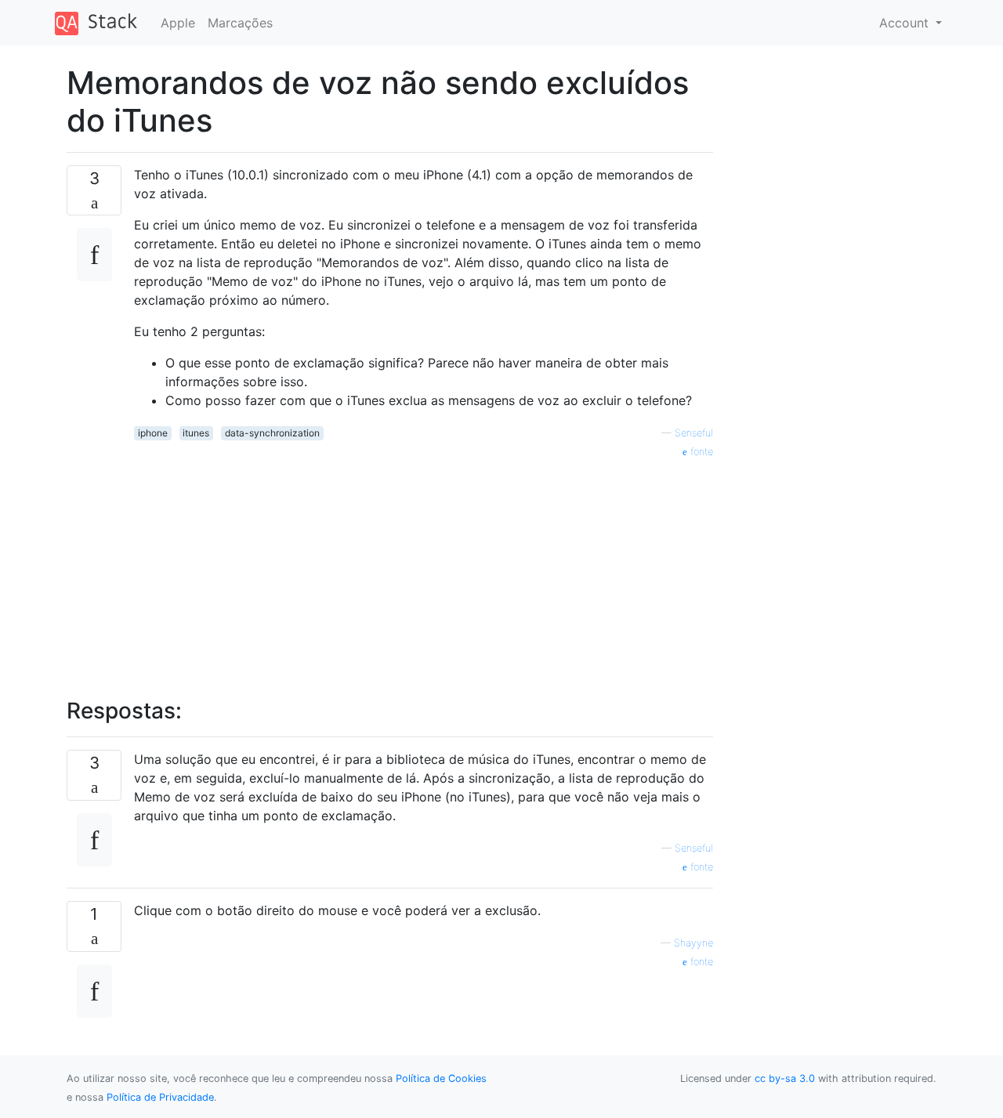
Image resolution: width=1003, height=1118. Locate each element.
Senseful (694, 433)
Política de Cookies (441, 1078)
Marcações (240, 23)
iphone (153, 433)
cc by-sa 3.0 (785, 1078)
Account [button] (905, 23)
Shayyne (693, 943)
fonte (700, 452)
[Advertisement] (423, 569)
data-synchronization (272, 433)
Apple (178, 23)
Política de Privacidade (160, 1097)
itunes (196, 433)
